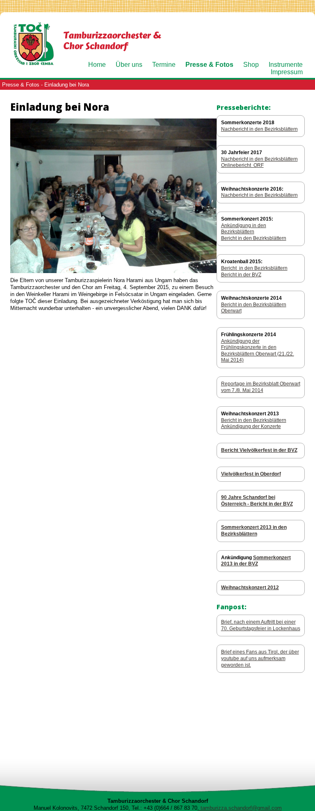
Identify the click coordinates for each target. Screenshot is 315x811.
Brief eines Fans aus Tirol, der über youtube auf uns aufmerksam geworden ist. (260, 658)
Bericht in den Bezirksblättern (253, 238)
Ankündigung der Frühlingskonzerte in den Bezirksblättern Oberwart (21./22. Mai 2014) (257, 350)
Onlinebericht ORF (242, 165)
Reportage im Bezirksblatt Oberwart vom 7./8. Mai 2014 (260, 387)
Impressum (287, 71)
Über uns (129, 64)
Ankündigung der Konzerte (251, 426)
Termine (164, 64)
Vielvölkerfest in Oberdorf (251, 474)
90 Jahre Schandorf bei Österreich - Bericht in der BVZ (257, 500)
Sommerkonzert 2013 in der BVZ (256, 561)
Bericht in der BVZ (241, 275)
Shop (251, 64)
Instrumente (286, 64)
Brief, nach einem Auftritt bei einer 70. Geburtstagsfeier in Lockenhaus (260, 625)
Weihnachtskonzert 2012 (250, 587)
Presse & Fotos (209, 64)
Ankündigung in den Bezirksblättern (243, 229)
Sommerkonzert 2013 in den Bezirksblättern (254, 530)
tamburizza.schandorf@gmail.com (240, 808)
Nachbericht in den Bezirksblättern (259, 129)
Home (97, 64)
